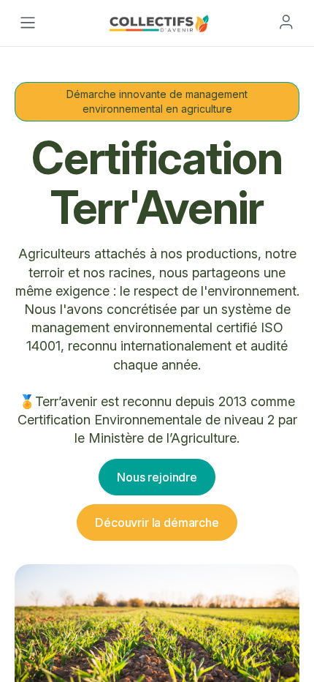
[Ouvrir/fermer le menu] (28, 22)
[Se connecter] (286, 22)
